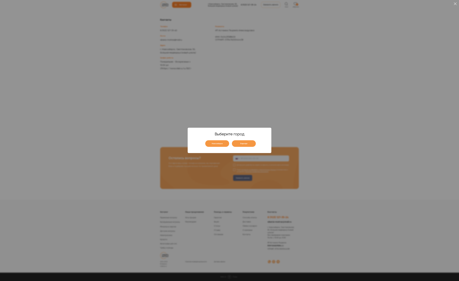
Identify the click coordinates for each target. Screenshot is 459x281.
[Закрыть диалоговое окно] (455, 3)
